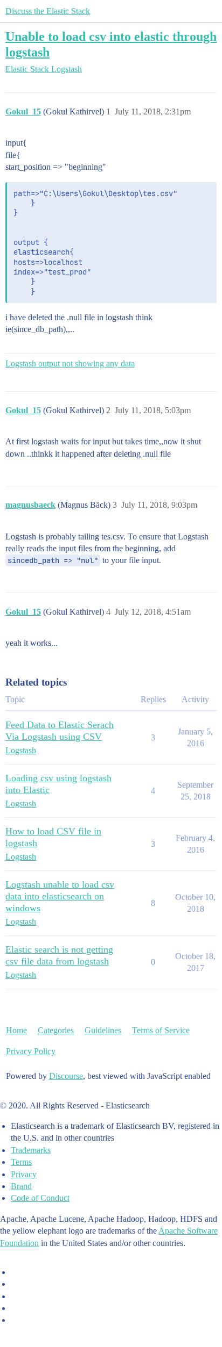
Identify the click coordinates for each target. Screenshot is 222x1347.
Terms (21, 1161)
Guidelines (103, 1030)
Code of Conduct (40, 1197)
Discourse (66, 1076)
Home (16, 1030)
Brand (21, 1186)
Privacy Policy (31, 1051)
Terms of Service (161, 1030)
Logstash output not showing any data (70, 363)
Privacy (24, 1174)
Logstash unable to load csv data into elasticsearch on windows (59, 896)
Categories (56, 1030)
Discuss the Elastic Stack (47, 11)
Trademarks (31, 1150)
